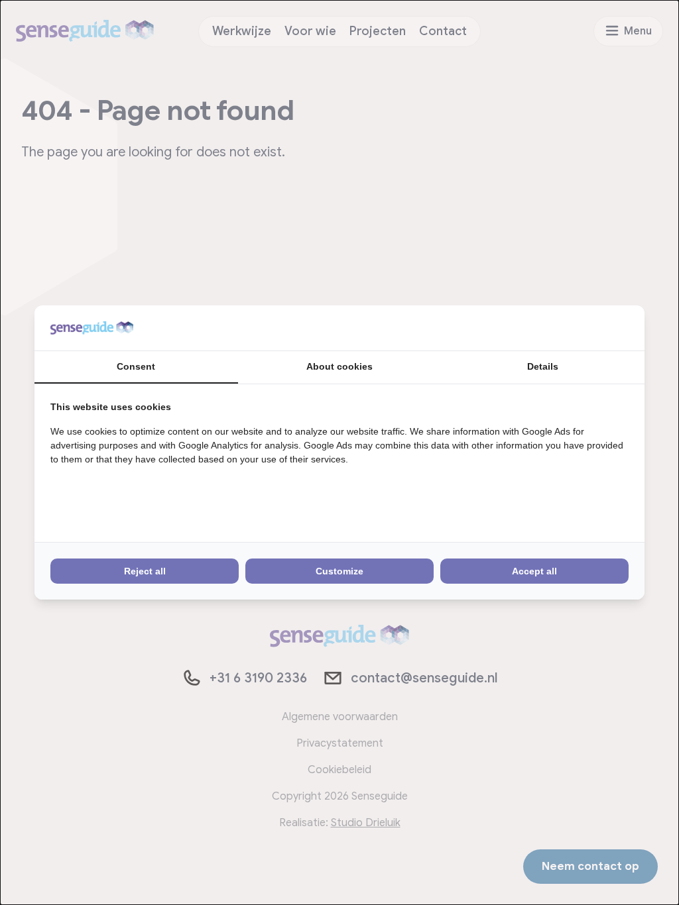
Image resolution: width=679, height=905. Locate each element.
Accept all (534, 571)
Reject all (145, 571)
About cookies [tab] (339, 366)
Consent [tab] (136, 366)
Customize (339, 571)
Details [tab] (542, 366)
